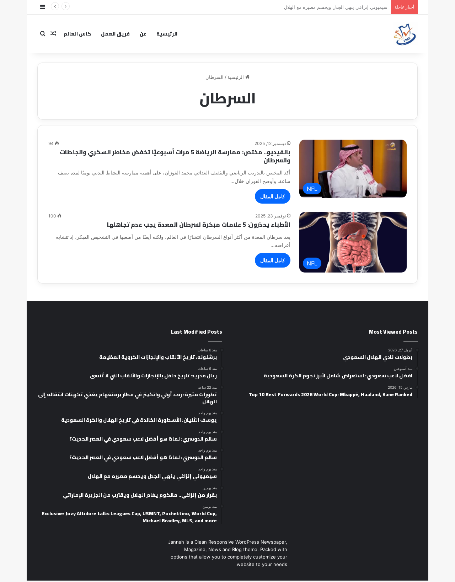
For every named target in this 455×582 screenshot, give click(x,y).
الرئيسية (166, 33)
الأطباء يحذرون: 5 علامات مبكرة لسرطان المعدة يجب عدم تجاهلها (198, 224)
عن (143, 33)
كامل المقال (272, 196)
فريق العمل (115, 33)
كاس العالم (77, 33)
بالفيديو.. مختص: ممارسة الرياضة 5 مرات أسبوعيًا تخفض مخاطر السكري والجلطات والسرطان (175, 156)
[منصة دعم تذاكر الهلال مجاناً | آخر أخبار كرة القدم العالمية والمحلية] (405, 33)
